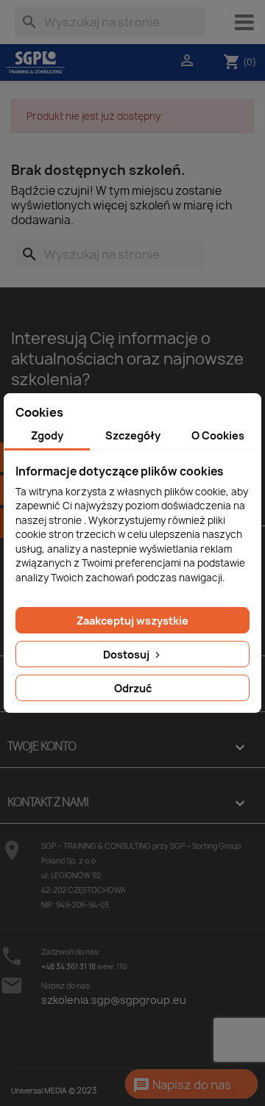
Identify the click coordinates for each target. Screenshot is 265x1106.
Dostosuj (127, 654)
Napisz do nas (181, 1085)
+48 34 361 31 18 (68, 966)
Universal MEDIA (39, 1090)
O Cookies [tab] (217, 435)
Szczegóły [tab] (132, 435)
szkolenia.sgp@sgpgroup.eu (113, 1000)
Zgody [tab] (47, 435)
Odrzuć (133, 688)
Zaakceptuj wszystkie (132, 621)
